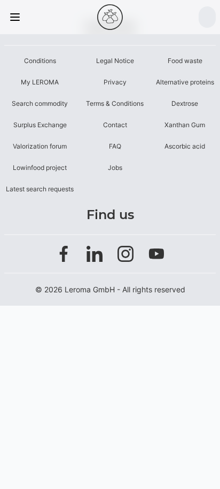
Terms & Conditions (115, 103)
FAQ (115, 146)
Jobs (115, 168)
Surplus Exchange (40, 125)
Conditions (40, 61)
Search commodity (40, 103)
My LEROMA (40, 82)
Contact (115, 125)
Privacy (115, 82)
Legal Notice (115, 61)
